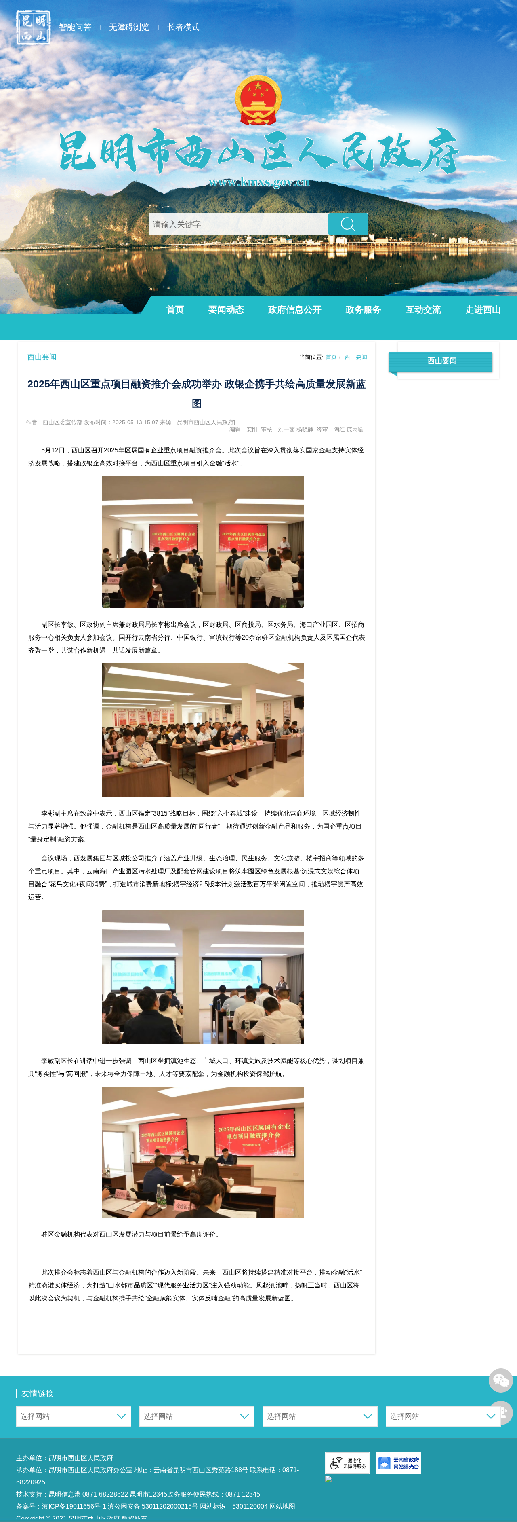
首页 (175, 309)
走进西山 (483, 309)
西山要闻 (356, 357)
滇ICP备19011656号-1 (75, 1506)
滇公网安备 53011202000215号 (153, 1506)
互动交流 (423, 309)
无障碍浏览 (129, 27)
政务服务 (363, 309)
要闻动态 (226, 309)
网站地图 (281, 1506)
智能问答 (75, 27)
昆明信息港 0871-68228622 (88, 1494)
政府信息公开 (295, 309)
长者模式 (183, 27)
